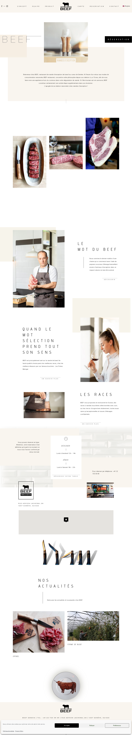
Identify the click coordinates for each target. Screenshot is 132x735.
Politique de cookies (8, 731)
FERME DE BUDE (74, 644)
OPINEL (16, 656)
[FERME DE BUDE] (93, 626)
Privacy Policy (19, 731)
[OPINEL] (39, 632)
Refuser (91, 725)
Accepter (67, 725)
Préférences (117, 725)
